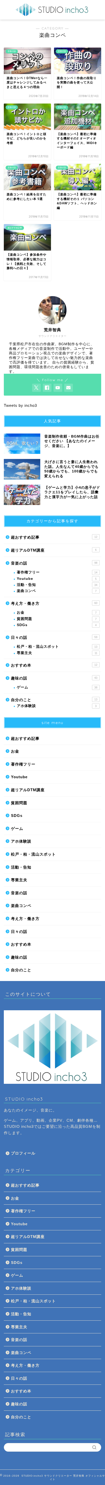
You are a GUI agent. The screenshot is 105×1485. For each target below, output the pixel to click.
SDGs (57, 625)
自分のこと (54, 700)
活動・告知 (57, 585)
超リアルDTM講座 (54, 550)
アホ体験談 (57, 706)
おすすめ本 (54, 665)
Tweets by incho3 (20, 405)
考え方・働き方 (54, 603)
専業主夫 (57, 653)
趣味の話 (54, 678)
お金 (57, 612)
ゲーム (57, 687)
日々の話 (54, 637)
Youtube (57, 579)
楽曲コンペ (57, 591)
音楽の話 (54, 563)
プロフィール (23, 1153)
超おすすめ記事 (54, 537)
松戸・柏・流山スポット (57, 646)
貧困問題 (57, 619)
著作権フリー (57, 572)
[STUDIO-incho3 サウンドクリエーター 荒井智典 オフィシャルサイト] (52, 14)
